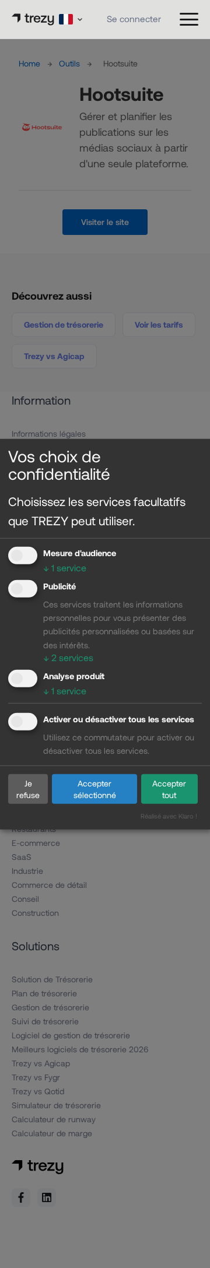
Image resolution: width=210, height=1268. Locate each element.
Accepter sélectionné (95, 788)
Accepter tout (169, 788)
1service (64, 567)
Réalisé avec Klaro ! (169, 816)
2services (68, 656)
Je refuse (28, 788)
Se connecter (134, 18)
